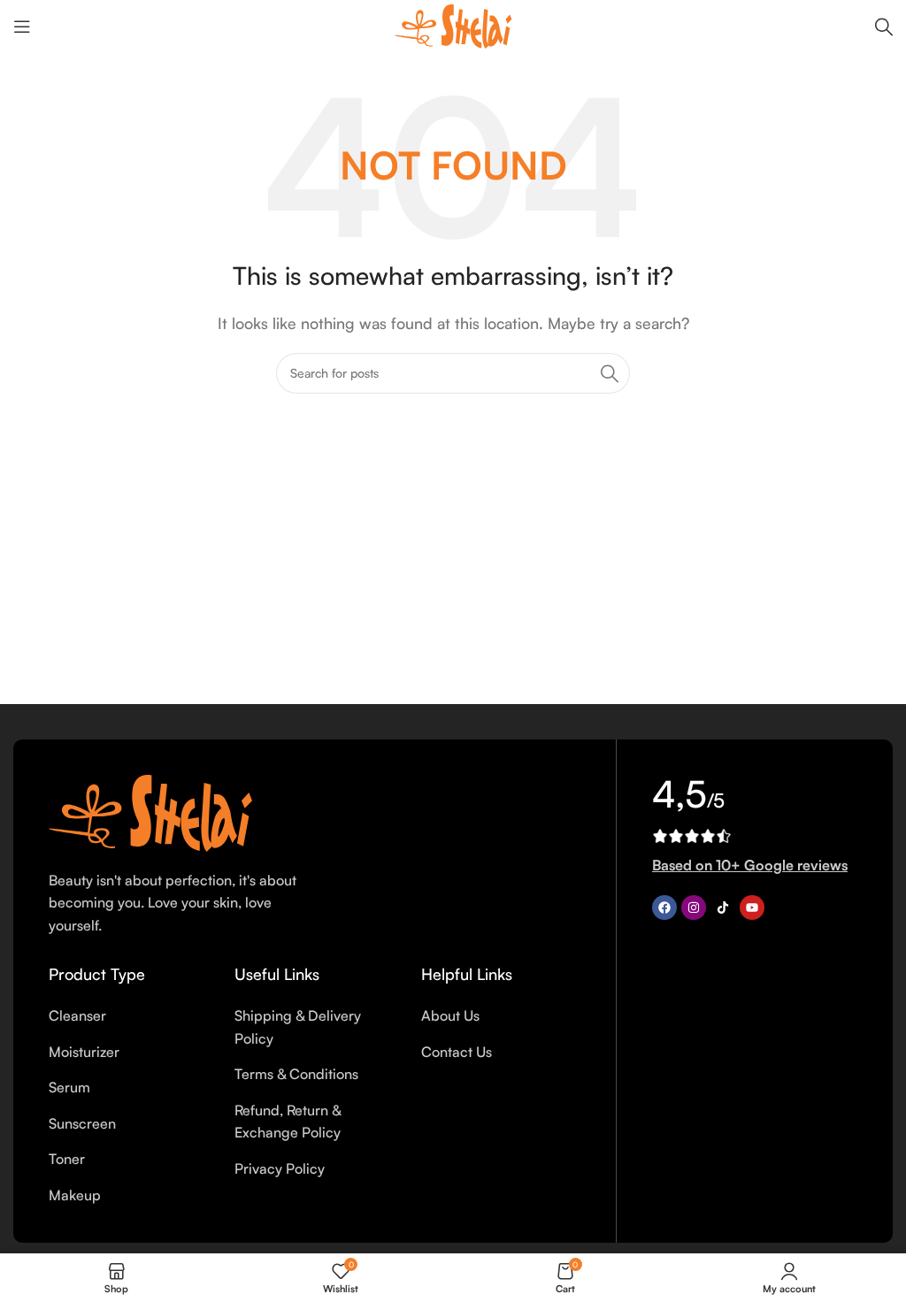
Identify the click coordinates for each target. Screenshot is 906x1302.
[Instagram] (693, 907)
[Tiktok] (722, 907)
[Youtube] (752, 907)
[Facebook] (664, 907)
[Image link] (150, 811)
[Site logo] (453, 25)
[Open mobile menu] (22, 26)
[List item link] (128, 1016)
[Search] (884, 26)
